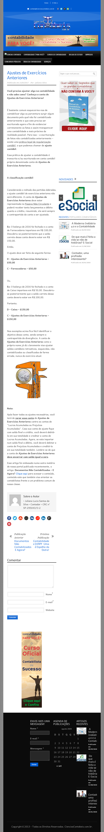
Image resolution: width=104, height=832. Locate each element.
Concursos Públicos (13, 61)
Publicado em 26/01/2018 (80, 262)
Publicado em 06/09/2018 (80, 230)
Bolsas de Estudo (76, 54)
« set (59, 766)
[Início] (12, 54)
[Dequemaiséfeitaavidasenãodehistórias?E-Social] (83, 239)
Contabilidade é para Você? (34, 54)
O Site (55, 3)
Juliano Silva (41, 83)
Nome (49, 594)
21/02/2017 (24, 83)
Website (50, 610)
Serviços (47, 61)
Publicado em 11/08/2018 (80, 246)
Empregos (89, 54)
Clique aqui (22, 473)
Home (46, 3)
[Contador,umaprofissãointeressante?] (80, 256)
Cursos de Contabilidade (56, 54)
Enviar (34, 764)
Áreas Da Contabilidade (32, 61)
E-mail (49, 602)
